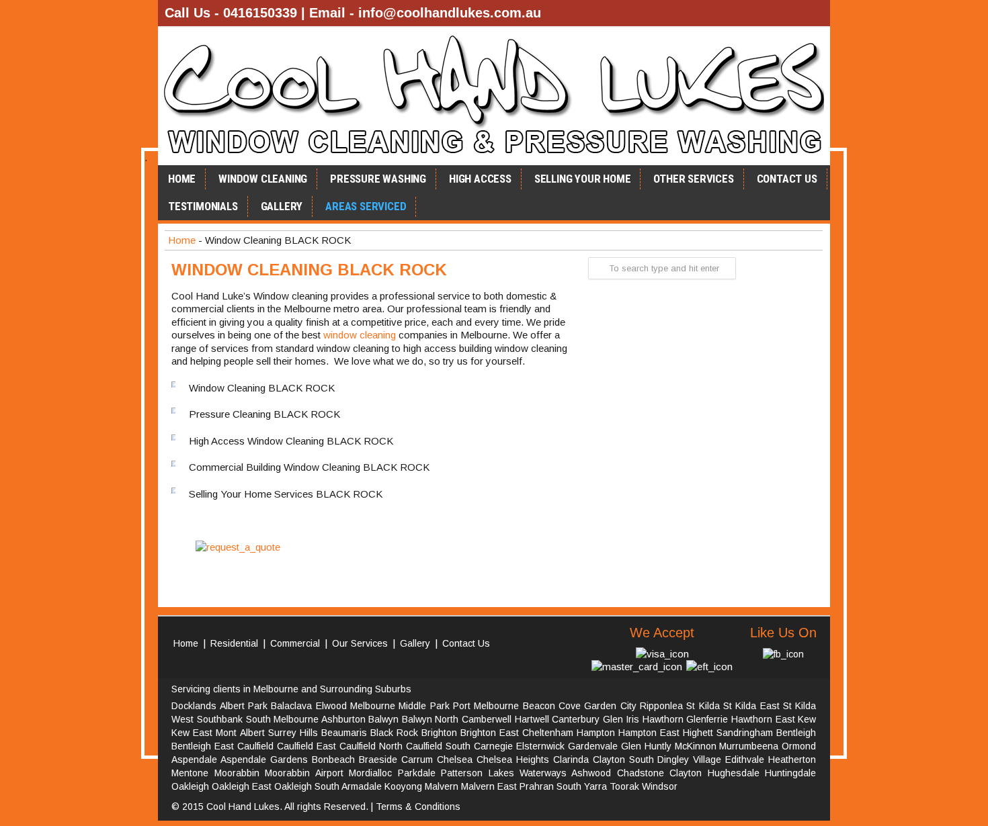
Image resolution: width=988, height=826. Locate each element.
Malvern (441, 786)
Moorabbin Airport (304, 773)
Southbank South (234, 719)
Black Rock (394, 732)
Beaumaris (344, 732)
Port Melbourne (486, 705)
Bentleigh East (202, 746)
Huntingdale (790, 773)
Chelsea (454, 759)
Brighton (439, 732)
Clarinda (571, 759)
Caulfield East (306, 746)
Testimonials (203, 206)
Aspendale (194, 759)
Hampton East (649, 732)
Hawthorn (663, 719)
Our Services (360, 643)
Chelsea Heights (513, 759)
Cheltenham (547, 732)
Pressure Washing (378, 178)
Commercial (295, 643)
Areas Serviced (365, 206)
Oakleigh (190, 786)
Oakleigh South (306, 786)
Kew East (191, 732)
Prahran (537, 786)
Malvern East (489, 786)
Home (182, 178)
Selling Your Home (582, 178)
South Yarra (582, 786)
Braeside (378, 759)
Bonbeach (333, 759)
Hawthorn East (763, 719)
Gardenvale (593, 746)
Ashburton (343, 719)
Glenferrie (707, 719)
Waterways (543, 773)
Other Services (693, 178)
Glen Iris (621, 719)
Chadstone (640, 773)
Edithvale (744, 759)
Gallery (282, 206)
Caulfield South (438, 746)
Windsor (659, 786)
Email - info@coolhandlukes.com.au (425, 12)
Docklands (193, 705)
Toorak (624, 786)
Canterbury (576, 719)
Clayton (685, 773)
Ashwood (591, 773)
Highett (698, 732)
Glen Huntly (646, 746)
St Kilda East (751, 705)
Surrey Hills (293, 732)
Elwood (331, 705)
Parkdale (417, 773)
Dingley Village (689, 759)
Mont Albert (240, 732)
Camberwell (486, 719)
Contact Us (787, 178)
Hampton (596, 732)
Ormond (799, 746)
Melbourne (372, 705)
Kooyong (403, 786)
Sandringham (744, 732)
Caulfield (255, 746)
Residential (234, 643)
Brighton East (489, 732)
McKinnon (695, 746)
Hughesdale (733, 773)
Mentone (189, 773)
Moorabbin (236, 773)
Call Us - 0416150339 (231, 12)
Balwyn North (430, 719)
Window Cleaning (262, 178)
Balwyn (383, 719)
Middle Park (424, 705)
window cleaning (359, 334)
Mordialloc (370, 773)
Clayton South (623, 759)
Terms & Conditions (418, 806)
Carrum (417, 759)
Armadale (361, 786)
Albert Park (243, 705)
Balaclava (291, 705)
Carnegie (493, 746)
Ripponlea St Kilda (680, 705)
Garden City (610, 705)
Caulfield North (371, 746)
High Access (480, 178)
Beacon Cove (552, 705)
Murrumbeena (748, 746)
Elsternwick (540, 746)
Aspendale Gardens (264, 759)
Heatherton (792, 759)
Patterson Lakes (477, 773)
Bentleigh (796, 732)
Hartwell (532, 719)
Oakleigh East (242, 786)
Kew (807, 719)
